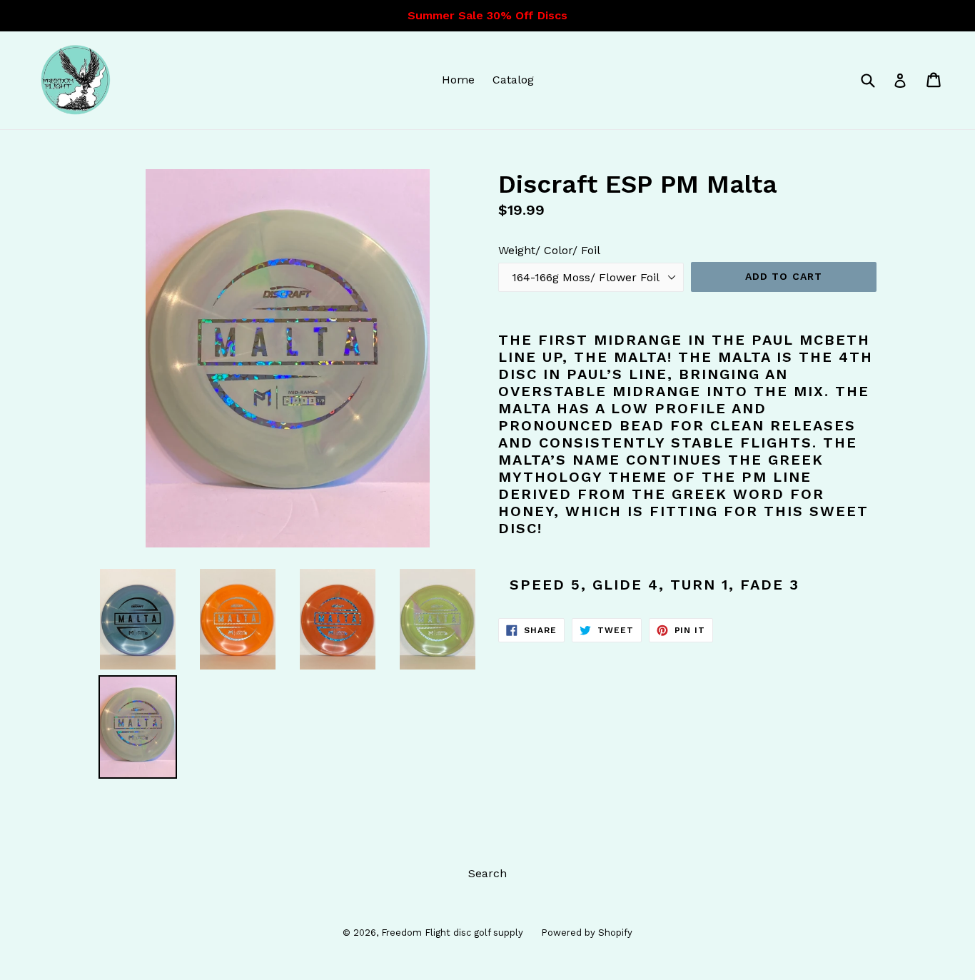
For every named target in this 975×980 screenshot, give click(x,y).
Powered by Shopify (586, 932)
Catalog (513, 79)
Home (458, 79)
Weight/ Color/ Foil (549, 250)
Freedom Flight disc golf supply (452, 932)
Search (487, 873)
